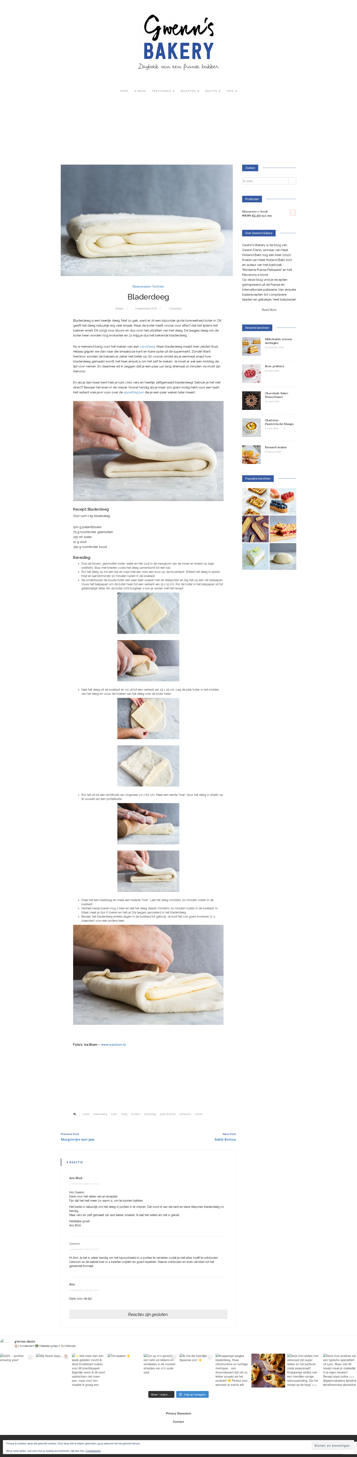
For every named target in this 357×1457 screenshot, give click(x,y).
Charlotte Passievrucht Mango (279, 422)
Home (124, 91)
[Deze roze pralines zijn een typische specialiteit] (340, 1370)
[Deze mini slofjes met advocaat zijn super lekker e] (304, 1370)
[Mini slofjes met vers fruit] (283, 501)
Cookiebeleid (93, 1450)
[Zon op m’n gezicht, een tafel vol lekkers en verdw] (160, 1370)
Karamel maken (276, 447)
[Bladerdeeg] (147, 220)
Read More (269, 310)
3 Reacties (175, 308)
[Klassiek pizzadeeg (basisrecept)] (283, 556)
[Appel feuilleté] (255, 501)
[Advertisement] (178, 131)
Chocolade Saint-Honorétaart (277, 395)
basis (86, 1114)
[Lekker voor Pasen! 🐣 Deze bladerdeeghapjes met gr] (268, 1370)
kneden (135, 1114)
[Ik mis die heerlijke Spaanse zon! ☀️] (196, 1370)
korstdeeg (150, 1114)
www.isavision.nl (113, 1044)
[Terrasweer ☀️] (125, 1370)
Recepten (189, 91)
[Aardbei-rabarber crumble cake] (283, 529)
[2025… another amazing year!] (17, 1370)
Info (231, 91)
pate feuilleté (168, 1114)
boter (114, 1114)
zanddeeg (147, 346)
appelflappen (134, 392)
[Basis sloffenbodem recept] (255, 529)
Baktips (211, 91)
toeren (199, 1114)
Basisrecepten (142, 286)
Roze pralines (274, 366)
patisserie (185, 1114)
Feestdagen (162, 91)
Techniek (158, 286)
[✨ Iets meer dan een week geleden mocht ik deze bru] (89, 1370)
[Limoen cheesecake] (255, 556)
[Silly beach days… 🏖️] (53, 1370)
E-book (140, 91)
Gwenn (119, 308)
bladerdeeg (100, 1114)
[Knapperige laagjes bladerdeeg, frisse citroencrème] (232, 1370)
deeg (124, 1114)
